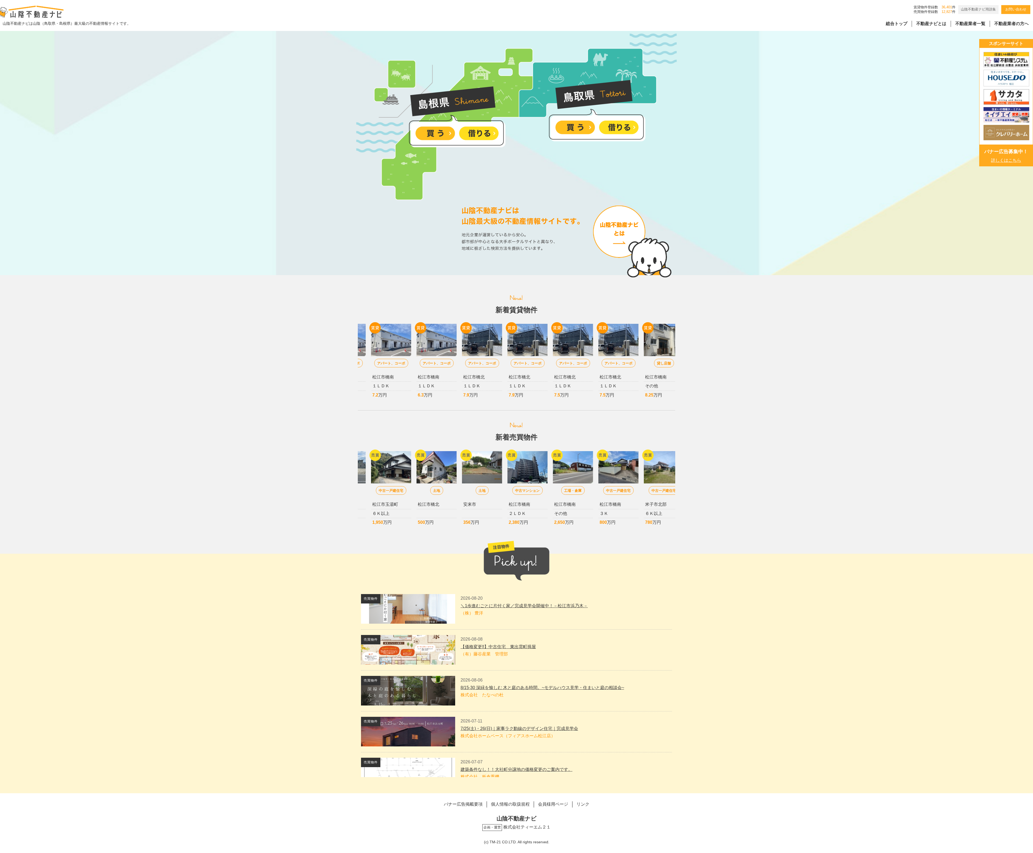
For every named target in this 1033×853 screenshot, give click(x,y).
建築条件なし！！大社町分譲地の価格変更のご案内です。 (516, 769)
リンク (582, 804)
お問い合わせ (1015, 9)
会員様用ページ (553, 804)
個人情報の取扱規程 (510, 804)
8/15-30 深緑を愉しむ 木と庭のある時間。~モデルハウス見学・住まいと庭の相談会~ (542, 687)
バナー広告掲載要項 (463, 804)
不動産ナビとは (931, 23)
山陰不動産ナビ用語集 (978, 9)
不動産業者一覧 (970, 23)
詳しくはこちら (1006, 160)
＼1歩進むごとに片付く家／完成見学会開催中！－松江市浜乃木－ (524, 605)
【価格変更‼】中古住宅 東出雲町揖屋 (498, 646)
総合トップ (896, 23)
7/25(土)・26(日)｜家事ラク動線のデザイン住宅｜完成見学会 (519, 728)
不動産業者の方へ (1011, 23)
